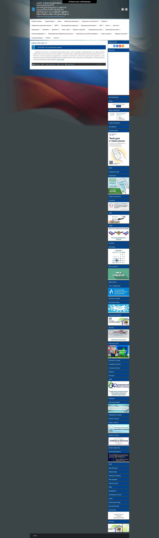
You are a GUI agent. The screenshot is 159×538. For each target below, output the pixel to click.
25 (113, 262)
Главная (33, 43)
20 (116, 260)
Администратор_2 (52, 64)
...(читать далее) (60, 59)
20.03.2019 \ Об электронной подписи (50, 47)
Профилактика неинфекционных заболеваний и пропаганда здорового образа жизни (118, 393)
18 (113, 260)
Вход (126, 9)
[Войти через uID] (114, 46)
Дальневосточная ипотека (118, 339)
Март (42, 43)
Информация (37, 64)
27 (116, 262)
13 (116, 258)
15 (120, 258)
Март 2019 (118, 250)
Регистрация (122, 9)
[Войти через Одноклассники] (123, 46)
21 (118, 260)
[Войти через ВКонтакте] (117, 46)
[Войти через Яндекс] (120, 46)
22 (120, 260)
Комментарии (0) (70, 64)
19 (115, 260)
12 (115, 258)
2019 (38, 43)
